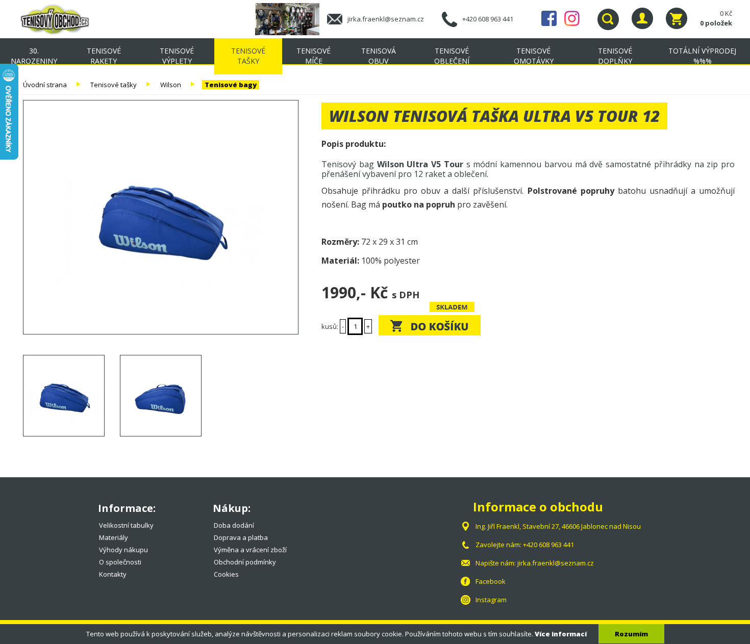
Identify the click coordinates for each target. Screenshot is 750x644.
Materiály (113, 537)
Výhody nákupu (123, 549)
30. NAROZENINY (34, 56)
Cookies (226, 574)
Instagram (572, 18)
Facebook (549, 18)
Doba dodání (234, 525)
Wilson (170, 84)
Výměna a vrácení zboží (250, 549)
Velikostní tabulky (126, 525)
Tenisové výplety (177, 56)
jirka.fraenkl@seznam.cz (385, 18)
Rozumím (631, 633)
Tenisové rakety (104, 56)
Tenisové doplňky (615, 56)
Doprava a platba (241, 537)
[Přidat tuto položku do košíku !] (430, 325)
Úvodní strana (45, 84)
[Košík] (676, 18)
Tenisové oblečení (451, 56)
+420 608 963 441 (487, 18)
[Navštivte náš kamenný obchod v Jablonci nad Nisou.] (291, 18)
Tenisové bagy (231, 84)
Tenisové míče (313, 56)
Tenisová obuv (378, 56)
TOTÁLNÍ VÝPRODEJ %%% (702, 56)
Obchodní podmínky (245, 561)
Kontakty (113, 574)
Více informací (561, 633)
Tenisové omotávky (534, 56)
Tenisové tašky (248, 56)
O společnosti (120, 561)
